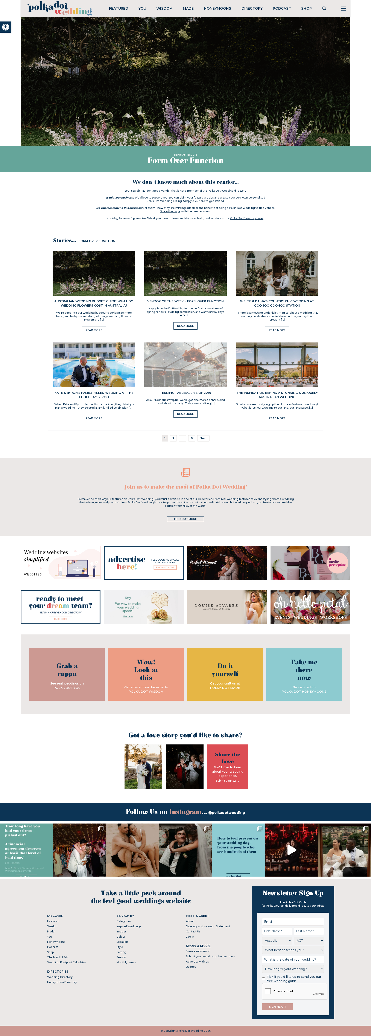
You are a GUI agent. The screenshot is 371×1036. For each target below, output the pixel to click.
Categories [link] (124, 921)
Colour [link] (121, 936)
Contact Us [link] (193, 931)
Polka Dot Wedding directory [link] (227, 190)
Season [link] (121, 957)
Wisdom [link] (164, 8)
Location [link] (122, 941)
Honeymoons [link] (217, 8)
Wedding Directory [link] (60, 977)
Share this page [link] (170, 211)
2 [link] (173, 438)
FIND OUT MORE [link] (185, 519)
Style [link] (120, 947)
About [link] (190, 921)
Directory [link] (252, 8)
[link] (5, 27)
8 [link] (192, 438)
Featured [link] (118, 8)
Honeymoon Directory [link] (62, 982)
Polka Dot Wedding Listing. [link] (164, 201)
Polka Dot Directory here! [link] (246, 218)
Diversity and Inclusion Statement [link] (208, 926)
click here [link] (198, 201)
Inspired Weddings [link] (129, 926)
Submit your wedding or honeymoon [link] (210, 956)
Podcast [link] (282, 8)
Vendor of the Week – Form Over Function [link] (185, 301)
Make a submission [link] (198, 951)
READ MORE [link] (93, 330)
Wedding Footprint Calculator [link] (66, 962)
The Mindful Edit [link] (58, 957)
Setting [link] (121, 952)
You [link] (142, 8)
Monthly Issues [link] (126, 962)
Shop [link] (306, 8)
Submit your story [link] (227, 780)
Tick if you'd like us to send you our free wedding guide (294, 979)
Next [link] (203, 438)
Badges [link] (191, 966)
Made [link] (188, 8)
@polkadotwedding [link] (226, 813)
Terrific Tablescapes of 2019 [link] (185, 393)
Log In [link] (190, 936)
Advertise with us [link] (197, 961)
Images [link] (121, 931)
